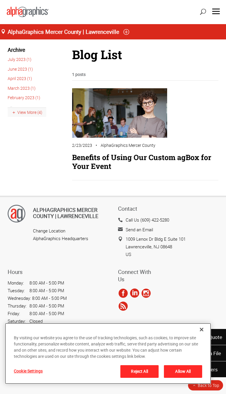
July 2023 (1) (19, 59)
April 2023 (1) (20, 78)
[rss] (123, 306)
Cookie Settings (28, 371)
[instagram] (146, 293)
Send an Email (139, 229)
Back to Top (208, 385)
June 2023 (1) (20, 69)
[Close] (201, 329)
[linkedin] (134, 293)
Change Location (49, 231)
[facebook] (123, 293)
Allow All (183, 371)
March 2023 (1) (22, 88)
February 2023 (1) (24, 97)
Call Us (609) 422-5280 (147, 220)
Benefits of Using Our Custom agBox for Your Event (141, 161)
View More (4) (29, 112)
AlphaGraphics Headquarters (60, 238)
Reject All (139, 371)
